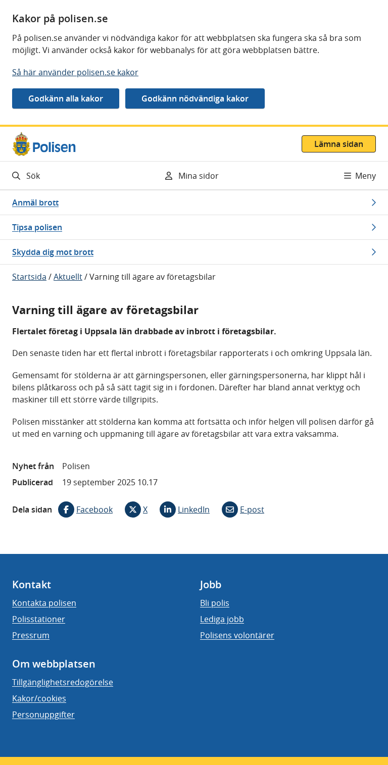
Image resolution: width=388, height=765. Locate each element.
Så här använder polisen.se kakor (75, 72)
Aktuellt (68, 276)
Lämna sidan (338, 143)
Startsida (29, 276)
